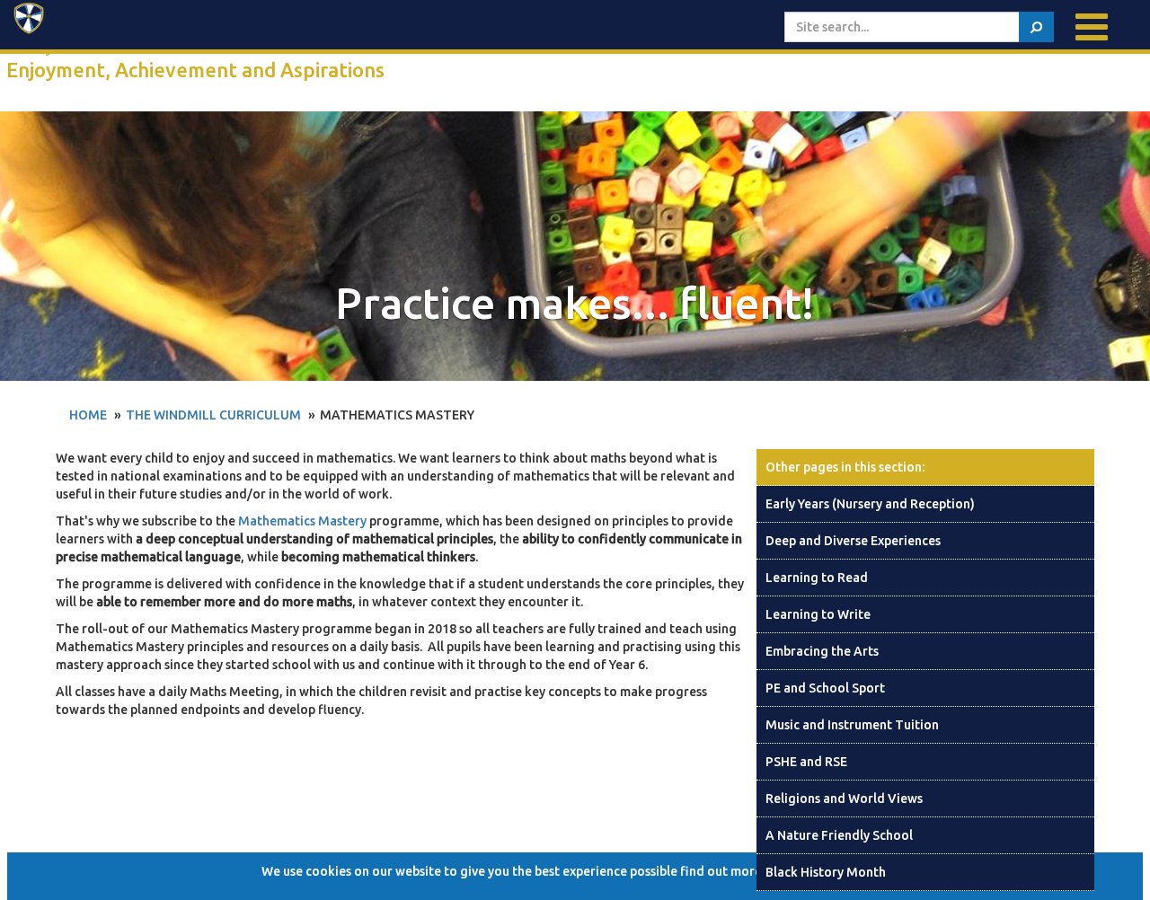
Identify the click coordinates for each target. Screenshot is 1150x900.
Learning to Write (818, 614)
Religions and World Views (844, 798)
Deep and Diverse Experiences (853, 541)
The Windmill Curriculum (213, 415)
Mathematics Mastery (302, 521)
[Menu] (1091, 26)
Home (88, 415)
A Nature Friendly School (839, 835)
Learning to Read (816, 577)
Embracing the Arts (822, 651)
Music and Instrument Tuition (852, 725)
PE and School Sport (825, 688)
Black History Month (825, 872)
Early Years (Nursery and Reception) (870, 504)
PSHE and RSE (806, 761)
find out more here (736, 871)
